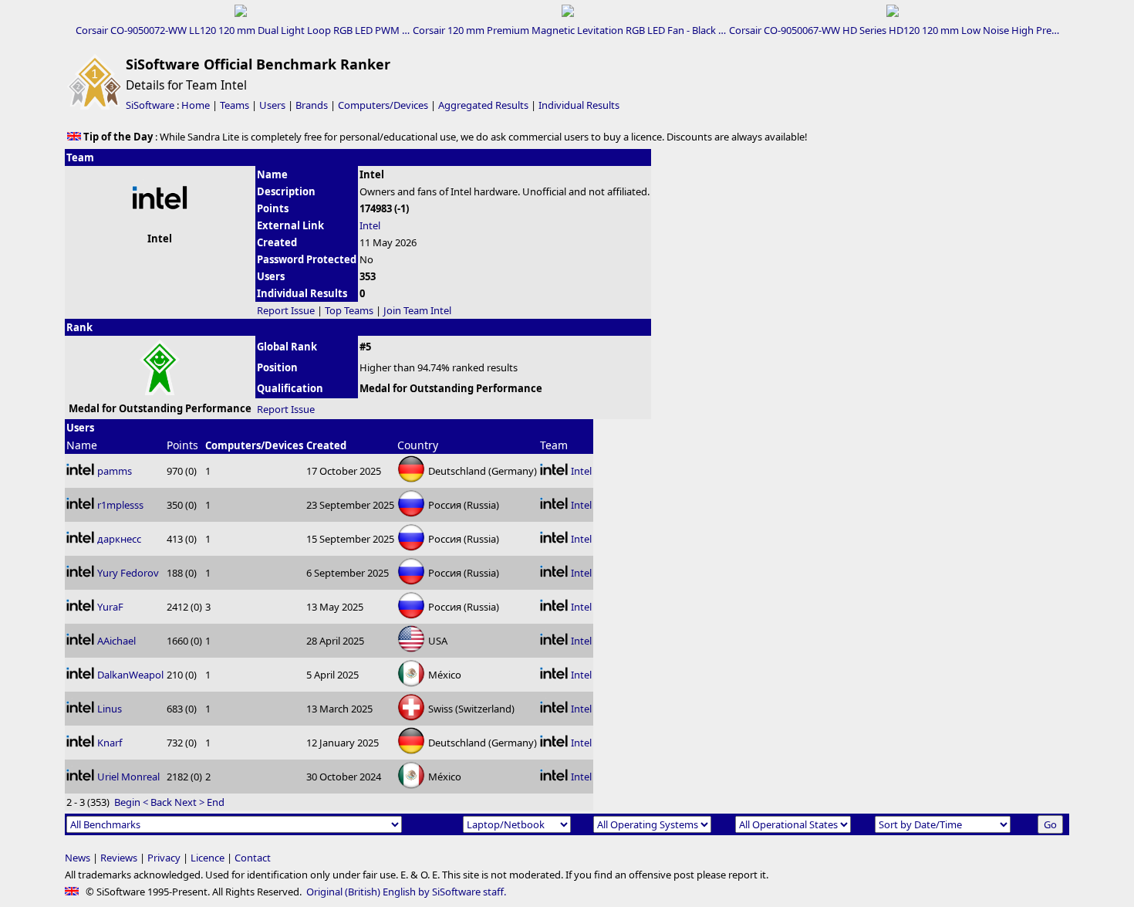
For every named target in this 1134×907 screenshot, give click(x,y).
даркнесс (119, 539)
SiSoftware (150, 105)
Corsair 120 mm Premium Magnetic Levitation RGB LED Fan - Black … (569, 30)
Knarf (109, 743)
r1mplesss (120, 505)
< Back (157, 802)
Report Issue (286, 310)
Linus (109, 709)
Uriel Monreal (128, 776)
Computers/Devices (383, 105)
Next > (189, 802)
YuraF (110, 607)
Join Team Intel (417, 310)
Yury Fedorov (128, 573)
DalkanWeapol (130, 675)
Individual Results (578, 105)
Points (182, 445)
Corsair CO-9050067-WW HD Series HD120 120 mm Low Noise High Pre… (894, 30)
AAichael (116, 641)
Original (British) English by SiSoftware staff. (406, 892)
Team (554, 445)
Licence (207, 858)
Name (81, 445)
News (77, 858)
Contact (253, 858)
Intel (369, 225)
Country (417, 445)
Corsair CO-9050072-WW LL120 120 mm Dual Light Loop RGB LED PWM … (243, 30)
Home (195, 105)
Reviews (118, 858)
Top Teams (349, 310)
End (215, 802)
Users (272, 105)
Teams (234, 105)
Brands (311, 105)
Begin (127, 802)
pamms (114, 471)
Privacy (164, 858)
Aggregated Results (483, 105)
